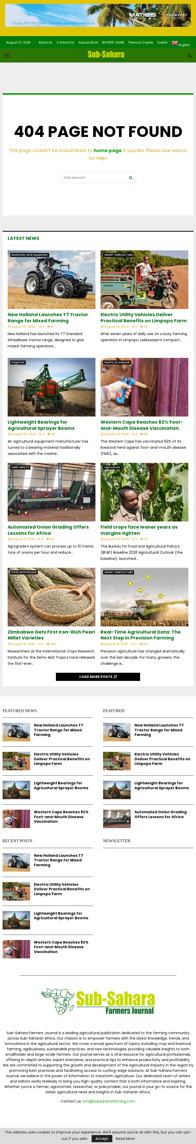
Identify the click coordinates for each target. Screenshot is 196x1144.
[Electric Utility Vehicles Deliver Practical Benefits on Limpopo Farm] (144, 279)
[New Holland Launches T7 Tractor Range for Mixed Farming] (51, 279)
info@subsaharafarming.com (109, 1101)
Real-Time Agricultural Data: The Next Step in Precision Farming (141, 635)
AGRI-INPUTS (20, 467)
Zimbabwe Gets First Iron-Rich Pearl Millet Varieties (51, 635)
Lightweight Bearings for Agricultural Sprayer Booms (41, 425)
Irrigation (17, 362)
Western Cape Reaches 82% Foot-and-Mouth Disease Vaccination (142, 425)
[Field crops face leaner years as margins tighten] (144, 492)
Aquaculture (88, 42)
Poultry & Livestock (117, 362)
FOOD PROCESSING (23, 572)
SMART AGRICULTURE (118, 255)
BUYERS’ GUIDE (113, 42)
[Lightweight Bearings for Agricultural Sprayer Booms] (51, 387)
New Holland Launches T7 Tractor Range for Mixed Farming (48, 317)
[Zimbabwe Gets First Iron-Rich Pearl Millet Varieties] (51, 597)
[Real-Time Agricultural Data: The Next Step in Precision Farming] (144, 597)
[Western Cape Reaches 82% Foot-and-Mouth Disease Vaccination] (144, 387)
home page (108, 150)
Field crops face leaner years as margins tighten (139, 530)
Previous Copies (141, 42)
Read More (125, 1138)
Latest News (23, 238)
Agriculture (112, 467)
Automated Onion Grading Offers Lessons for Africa (48, 530)
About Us (45, 42)
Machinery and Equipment (29, 255)
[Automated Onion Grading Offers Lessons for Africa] (51, 492)
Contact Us (65, 42)
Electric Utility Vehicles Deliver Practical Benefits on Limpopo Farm (144, 317)
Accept (101, 1138)
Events (162, 42)
